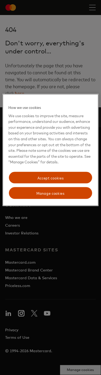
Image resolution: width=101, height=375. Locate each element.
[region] (50, 150)
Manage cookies (50, 193)
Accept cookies (50, 177)
